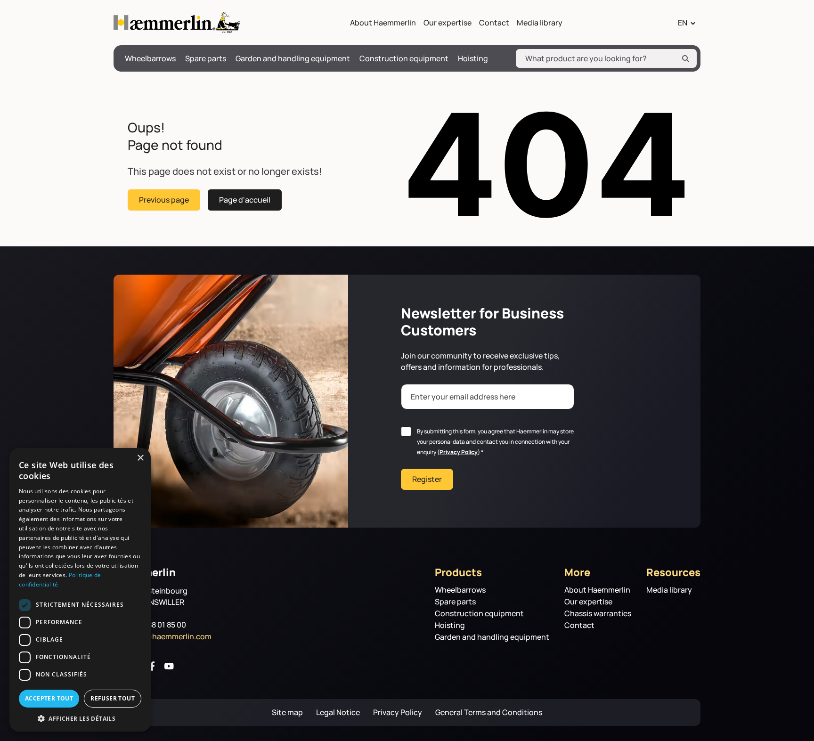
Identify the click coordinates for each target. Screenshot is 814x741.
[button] (80, 718)
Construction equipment (403, 59)
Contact (494, 23)
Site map (287, 712)
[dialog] (80, 590)
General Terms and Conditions (488, 712)
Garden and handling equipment (293, 59)
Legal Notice (338, 712)
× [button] (140, 458)
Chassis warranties (597, 614)
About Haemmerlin (383, 23)
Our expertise (447, 23)
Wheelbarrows (150, 59)
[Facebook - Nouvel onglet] (152, 666)
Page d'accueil (244, 200)
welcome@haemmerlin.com (163, 636)
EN (682, 22)
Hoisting (473, 59)
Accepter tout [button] (49, 698)
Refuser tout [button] (112, 698)
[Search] (685, 58)
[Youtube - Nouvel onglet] (169, 666)
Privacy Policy (459, 452)
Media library (539, 23)
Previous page (164, 200)
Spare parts (205, 59)
